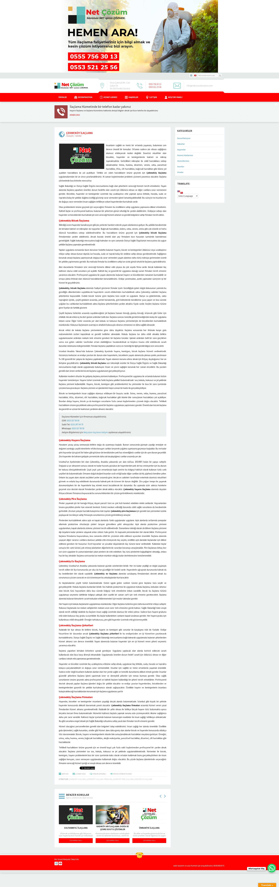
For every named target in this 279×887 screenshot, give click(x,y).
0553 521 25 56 (155, 87)
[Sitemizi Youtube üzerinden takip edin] (195, 75)
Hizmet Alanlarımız (185, 155)
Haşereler (133, 97)
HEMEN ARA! (75, 115)
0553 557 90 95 (73, 420)
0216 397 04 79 (77, 424)
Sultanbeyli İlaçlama (76, 827)
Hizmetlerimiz (110, 97)
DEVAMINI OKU (76, 840)
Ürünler (62, 97)
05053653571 (219, 865)
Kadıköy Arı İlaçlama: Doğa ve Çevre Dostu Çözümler (112, 828)
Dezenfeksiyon (85, 97)
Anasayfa (70, 135)
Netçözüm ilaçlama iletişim (95, 432)
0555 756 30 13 (155, 84)
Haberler (181, 144)
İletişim (153, 97)
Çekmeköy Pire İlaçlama (123, 779)
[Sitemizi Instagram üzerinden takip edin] (191, 75)
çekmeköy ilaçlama (77, 779)
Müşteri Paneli (175, 97)
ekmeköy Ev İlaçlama (143, 779)
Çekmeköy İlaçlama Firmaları (99, 779)
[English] (178, 191)
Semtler (78, 135)
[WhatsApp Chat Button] (271, 868)
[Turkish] (181, 193)
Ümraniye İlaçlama (149, 827)
